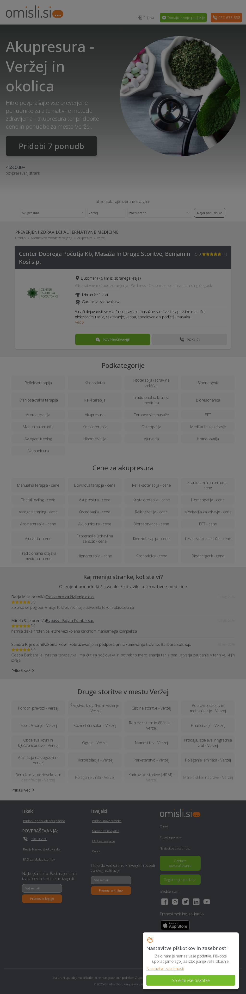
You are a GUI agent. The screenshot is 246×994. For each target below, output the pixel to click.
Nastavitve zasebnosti (165, 968)
